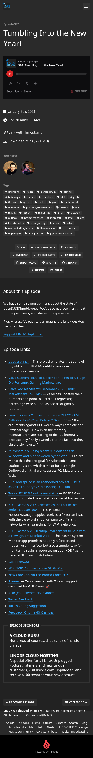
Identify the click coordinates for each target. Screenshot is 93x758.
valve (69, 223)
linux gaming (38, 223)
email (60, 212)
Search (73, 723)
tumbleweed (70, 202)
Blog (84, 723)
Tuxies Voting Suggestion (27, 606)
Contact (61, 723)
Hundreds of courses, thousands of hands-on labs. (45, 640)
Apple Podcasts (45, 247)
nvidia (41, 202)
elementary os (48, 191)
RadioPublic (73, 255)
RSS (23, 247)
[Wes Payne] (28, 169)
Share (58, 270)
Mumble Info (17, 727)
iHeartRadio (28, 262)
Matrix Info (36, 727)
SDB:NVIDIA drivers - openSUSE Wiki (35, 568)
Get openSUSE (19, 561)
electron (75, 212)
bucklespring (69, 228)
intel (70, 217)
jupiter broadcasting (61, 233)
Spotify (51, 262)
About (10, 723)
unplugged (14, 233)
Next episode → (76, 702)
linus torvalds (16, 223)
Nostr (50, 727)
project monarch (33, 217)
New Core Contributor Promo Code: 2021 (39, 574)
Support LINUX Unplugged (23, 334)
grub (75, 197)
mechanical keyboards (20, 228)
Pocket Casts (46, 255)
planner (67, 191)
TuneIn (39, 270)
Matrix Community (20, 731)
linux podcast (35, 233)
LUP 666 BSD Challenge (73, 727)
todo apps (14, 197)
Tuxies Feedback (20, 599)
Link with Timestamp (25, 132)
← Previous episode (20, 702)
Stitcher (71, 262)
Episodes (23, 723)
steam (55, 223)
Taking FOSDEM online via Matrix (33, 493)
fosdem (26, 212)
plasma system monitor (39, 207)
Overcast (22, 255)
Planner (14, 581)
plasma (63, 207)
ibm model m (47, 228)
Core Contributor (47, 731)
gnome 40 (13, 191)
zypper (26, 202)
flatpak (12, 202)
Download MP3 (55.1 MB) (28, 141)
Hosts (36, 723)
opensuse (13, 207)
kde (76, 207)
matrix (12, 212)
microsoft (55, 217)
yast (54, 202)
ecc (82, 217)
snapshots (47, 197)
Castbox (70, 247)
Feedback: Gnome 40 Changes (31, 612)
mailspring (44, 212)
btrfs (63, 197)
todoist (30, 197)
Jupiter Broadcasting (75, 731)
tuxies (29, 191)
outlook (12, 217)
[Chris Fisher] (10, 169)
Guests (47, 723)
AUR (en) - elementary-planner (31, 592)
